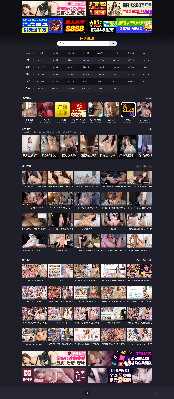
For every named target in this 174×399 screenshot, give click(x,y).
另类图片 (146, 74)
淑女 (144, 260)
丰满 (138, 260)
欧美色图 (70, 74)
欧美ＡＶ (70, 60)
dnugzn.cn (87, 38)
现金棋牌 (131, 53)
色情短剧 (116, 88)
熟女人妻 (101, 60)
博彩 (28, 53)
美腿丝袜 (101, 74)
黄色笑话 (131, 81)
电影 (28, 67)
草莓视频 (70, 88)
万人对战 (70, 53)
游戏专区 (85, 53)
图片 (28, 74)
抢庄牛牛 (146, 53)
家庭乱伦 (55, 81)
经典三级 (116, 67)
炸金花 (115, 53)
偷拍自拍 (55, 67)
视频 (28, 60)
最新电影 (26, 259)
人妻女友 (70, 81)
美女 (138, 166)
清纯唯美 (116, 74)
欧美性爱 (85, 67)
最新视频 (26, 166)
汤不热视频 (86, 88)
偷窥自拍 (40, 74)
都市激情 (40, 81)
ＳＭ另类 (146, 60)
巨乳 (144, 166)
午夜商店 (55, 88)
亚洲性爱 (40, 67)
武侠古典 (85, 81)
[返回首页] (155, 394)
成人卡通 (70, 67)
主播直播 (131, 60)
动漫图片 (85, 74)
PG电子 (40, 53)
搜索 (113, 43)
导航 (28, 88)
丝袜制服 (116, 60)
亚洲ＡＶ (40, 60)
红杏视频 (101, 88)
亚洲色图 (55, 74)
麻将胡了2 (100, 53)
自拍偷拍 (55, 60)
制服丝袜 (101, 67)
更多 (150, 166)
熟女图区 (131, 74)
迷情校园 (101, 81)
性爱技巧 (146, 81)
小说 (28, 81)
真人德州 (55, 53)
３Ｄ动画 (85, 60)
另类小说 (116, 81)
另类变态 (146, 67)
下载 (150, 129)
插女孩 (40, 88)
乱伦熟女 (131, 67)
